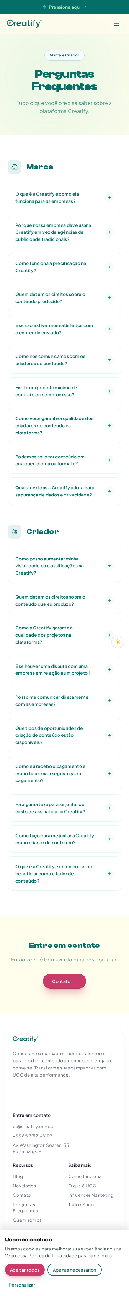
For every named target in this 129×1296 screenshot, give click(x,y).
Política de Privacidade (52, 1255)
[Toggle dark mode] (117, 642)
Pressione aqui (65, 7)
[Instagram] (20, 1092)
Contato (22, 1195)
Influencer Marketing (90, 1195)
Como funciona (85, 1176)
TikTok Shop (81, 1204)
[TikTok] (61, 1092)
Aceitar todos (25, 1270)
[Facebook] (33, 1092)
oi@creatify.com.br (34, 1126)
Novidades (24, 1185)
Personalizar (22, 1285)
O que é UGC (82, 1185)
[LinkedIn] (47, 1092)
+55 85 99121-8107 (33, 1135)
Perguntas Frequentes (25, 1207)
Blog (18, 1176)
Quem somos (27, 1220)
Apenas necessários (74, 1270)
